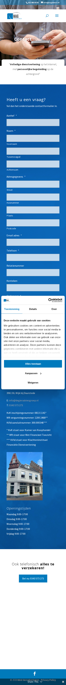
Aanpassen (31, 373)
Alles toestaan (33, 363)
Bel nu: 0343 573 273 (33, 578)
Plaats (10, 215)
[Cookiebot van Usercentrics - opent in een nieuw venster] (48, 300)
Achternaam (12, 169)
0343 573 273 (16, 405)
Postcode (11, 228)
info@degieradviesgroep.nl (24, 400)
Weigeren (33, 382)
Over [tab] (54, 309)
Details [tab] (33, 309)
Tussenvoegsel (14, 157)
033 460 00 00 (33, 2)
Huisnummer (13, 202)
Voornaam (12, 144)
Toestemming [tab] (11, 309)
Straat (9, 190)
